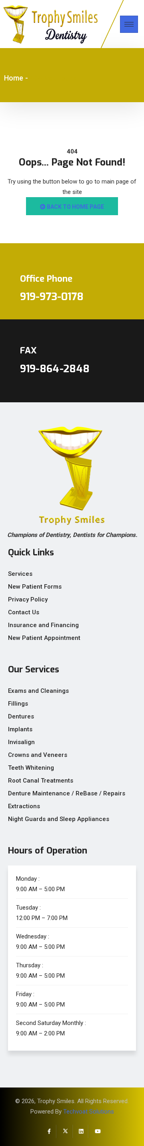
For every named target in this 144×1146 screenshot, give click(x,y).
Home (13, 78)
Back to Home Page (75, 207)
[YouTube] (96, 1131)
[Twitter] (64, 1131)
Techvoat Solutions (88, 1111)
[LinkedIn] (80, 1131)
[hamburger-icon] (129, 24)
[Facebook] (48, 1131)
